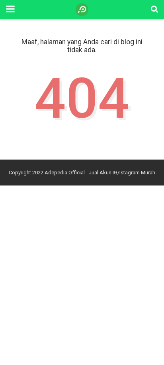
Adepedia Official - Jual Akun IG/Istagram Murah (100, 173)
